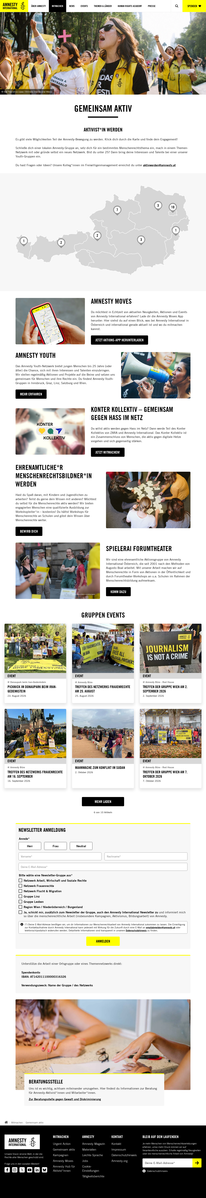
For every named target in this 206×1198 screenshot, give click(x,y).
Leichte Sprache (92, 1155)
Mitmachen (57, 6)
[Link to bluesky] (44, 1169)
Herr (30, 846)
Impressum (118, 1149)
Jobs (85, 1161)
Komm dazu (118, 591)
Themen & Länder (103, 6)
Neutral (81, 846)
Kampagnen (60, 1155)
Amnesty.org (119, 1161)
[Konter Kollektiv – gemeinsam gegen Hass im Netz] (50, 431)
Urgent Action (62, 1144)
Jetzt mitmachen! (107, 452)
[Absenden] (196, 1162)
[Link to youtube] (29, 1169)
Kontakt (116, 1144)
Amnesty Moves (63, 1161)
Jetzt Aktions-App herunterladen (119, 340)
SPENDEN (192, 6)
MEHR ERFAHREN (31, 394)
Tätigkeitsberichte (93, 1176)
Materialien (89, 1149)
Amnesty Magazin (93, 1144)
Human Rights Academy (130, 6)
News (72, 6)
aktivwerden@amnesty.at (159, 165)
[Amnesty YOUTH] (155, 375)
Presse (151, 6)
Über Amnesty (38, 6)
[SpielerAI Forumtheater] (58, 571)
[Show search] (176, 6)
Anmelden (103, 941)
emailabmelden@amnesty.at (160, 927)
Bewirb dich (29, 531)
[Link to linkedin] (37, 1169)
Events (84, 6)
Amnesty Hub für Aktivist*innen (64, 1168)
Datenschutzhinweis (136, 930)
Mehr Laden (103, 801)
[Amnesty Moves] (50, 321)
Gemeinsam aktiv (34, 1122)
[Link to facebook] (7, 1169)
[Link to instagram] (14, 1169)
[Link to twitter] (22, 1169)
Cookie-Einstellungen (90, 1168)
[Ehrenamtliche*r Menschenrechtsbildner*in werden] (148, 500)
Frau (56, 846)
